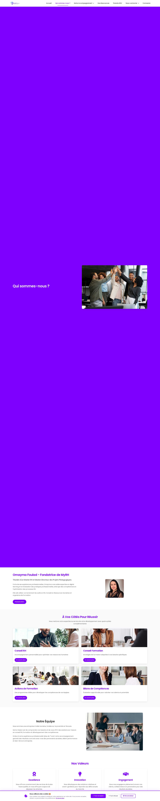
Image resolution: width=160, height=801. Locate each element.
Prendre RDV (117, 3)
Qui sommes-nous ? (62, 3)
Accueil (49, 3)
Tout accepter (99, 796)
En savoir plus (21, 660)
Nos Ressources (103, 3)
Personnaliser (129, 796)
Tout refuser (114, 796)
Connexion (146, 3)
